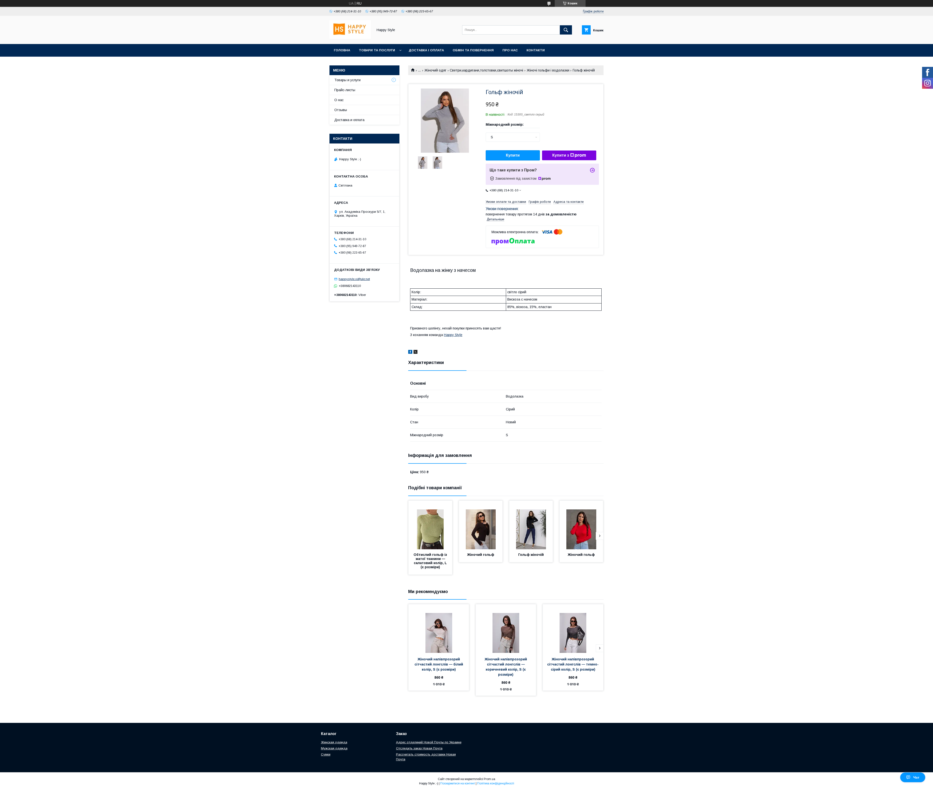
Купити (513, 155)
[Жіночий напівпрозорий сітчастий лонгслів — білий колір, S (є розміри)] (438, 628)
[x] (415, 353)
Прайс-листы (344, 90)
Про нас (510, 50)
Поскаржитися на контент (457, 783)
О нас (339, 100)
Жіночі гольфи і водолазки (548, 70)
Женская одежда (334, 742)
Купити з (560, 155)
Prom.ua (489, 779)
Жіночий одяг (435, 70)
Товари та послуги (377, 50)
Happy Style (453, 335)
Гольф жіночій (531, 555)
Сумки (325, 754)
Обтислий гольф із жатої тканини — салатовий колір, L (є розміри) (431, 561)
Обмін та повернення (473, 50)
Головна (342, 50)
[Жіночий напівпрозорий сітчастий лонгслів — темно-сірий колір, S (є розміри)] (573, 628)
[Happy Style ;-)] (350, 38)
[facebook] (410, 353)
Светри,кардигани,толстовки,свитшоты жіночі (486, 70)
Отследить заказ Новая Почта (419, 748)
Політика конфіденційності (495, 783)
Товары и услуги (347, 80)
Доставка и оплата (349, 120)
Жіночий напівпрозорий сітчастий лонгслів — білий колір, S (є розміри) (439, 664)
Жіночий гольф (480, 555)
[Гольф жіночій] (531, 525)
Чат (916, 777)
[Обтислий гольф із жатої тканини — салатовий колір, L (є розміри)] (430, 525)
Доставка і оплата (426, 50)
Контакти (536, 50)
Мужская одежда (334, 748)
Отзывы (340, 110)
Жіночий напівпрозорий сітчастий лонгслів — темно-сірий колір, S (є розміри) (573, 664)
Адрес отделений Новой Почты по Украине (428, 742)
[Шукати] (566, 30)
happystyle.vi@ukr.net (354, 279)
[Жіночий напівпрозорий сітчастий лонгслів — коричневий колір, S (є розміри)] (506, 628)
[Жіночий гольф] (481, 525)
